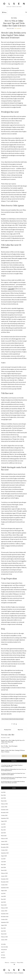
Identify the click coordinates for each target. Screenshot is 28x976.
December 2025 (4, 809)
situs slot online (4, 946)
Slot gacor (3, 957)
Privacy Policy (20, 962)
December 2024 (4, 844)
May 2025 (3, 829)
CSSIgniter (20, 972)
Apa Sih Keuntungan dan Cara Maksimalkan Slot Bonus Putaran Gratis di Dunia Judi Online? (13, 782)
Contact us (13, 962)
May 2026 (3, 795)
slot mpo (3, 955)
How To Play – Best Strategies (9, 746)
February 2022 (4, 936)
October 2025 (4, 815)
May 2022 (3, 928)
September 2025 (5, 818)
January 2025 (4, 841)
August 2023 (4, 890)
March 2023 (3, 905)
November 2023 (4, 881)
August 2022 (4, 925)
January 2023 (4, 910)
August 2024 (4, 855)
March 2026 (3, 801)
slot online (3, 944)
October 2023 (4, 884)
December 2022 (4, 913)
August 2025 (4, 821)
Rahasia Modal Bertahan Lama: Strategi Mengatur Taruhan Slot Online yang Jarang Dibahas (13, 778)
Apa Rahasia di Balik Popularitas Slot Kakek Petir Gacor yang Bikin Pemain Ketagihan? (13, 774)
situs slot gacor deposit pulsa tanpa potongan (12, 719)
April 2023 (3, 902)
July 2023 (3, 893)
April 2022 (3, 931)
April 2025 (3, 832)
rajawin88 (11, 289)
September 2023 (5, 887)
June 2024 (3, 861)
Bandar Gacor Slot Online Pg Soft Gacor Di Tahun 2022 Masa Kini (12, 741)
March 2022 (3, 933)
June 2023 (3, 896)
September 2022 (5, 922)
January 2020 (4, 939)
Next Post (20, 729)
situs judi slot (4, 949)
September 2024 (5, 853)
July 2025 (3, 824)
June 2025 (3, 827)
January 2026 (4, 806)
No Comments (18, 28)
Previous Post (7, 729)
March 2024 (3, 870)
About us (7, 962)
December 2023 (4, 879)
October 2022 (4, 919)
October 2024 (4, 850)
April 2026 (3, 798)
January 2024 (4, 876)
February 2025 (4, 838)
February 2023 (4, 907)
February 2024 (4, 873)
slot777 (3, 952)
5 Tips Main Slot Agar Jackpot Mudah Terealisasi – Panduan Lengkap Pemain (12, 766)
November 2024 (4, 847)
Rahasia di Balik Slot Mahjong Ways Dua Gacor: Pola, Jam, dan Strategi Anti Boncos (13, 770)
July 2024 (3, 858)
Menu (4, 12)
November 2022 (4, 916)
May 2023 (3, 899)
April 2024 (3, 867)
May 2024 (3, 864)
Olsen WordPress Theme (11, 972)
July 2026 (3, 792)
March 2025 (3, 835)
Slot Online (14, 18)
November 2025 (4, 812)
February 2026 (4, 803)
